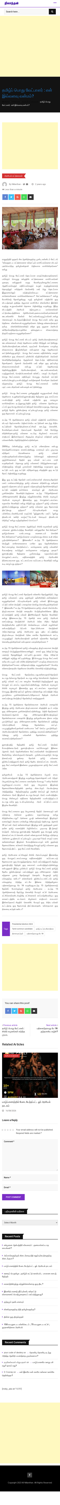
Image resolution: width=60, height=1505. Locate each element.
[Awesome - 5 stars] (13, 1130)
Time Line (15, 102)
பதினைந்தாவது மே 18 (35, 934)
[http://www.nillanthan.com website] (24, 184)
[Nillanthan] (27, 184)
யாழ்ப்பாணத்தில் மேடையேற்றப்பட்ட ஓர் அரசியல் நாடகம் (28, 1266)
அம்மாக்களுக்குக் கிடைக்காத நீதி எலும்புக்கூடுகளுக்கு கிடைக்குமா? (27, 1257)
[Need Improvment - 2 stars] (5, 1130)
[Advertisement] (30, 46)
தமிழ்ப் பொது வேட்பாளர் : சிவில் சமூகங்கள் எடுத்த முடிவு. (13, 1031)
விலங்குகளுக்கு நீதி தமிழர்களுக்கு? (19, 1309)
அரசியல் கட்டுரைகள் (30, 102)
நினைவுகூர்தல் (17, 934)
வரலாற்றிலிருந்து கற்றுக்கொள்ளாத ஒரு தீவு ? (23, 1284)
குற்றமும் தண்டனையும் (14, 1302)
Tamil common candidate (22, 929)
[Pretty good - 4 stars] (10, 1130)
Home (7, 102)
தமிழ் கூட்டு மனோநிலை (45, 929)
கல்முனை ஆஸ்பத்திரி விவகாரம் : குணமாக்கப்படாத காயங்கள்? (25, 1246)
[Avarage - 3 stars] (7, 1130)
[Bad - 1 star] (2, 1130)
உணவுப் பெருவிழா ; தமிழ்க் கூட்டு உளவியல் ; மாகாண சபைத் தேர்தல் (29, 1275)
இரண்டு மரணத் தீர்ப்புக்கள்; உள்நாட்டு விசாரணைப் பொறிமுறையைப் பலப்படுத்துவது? (22, 1293)
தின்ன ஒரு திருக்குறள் (14, 1317)
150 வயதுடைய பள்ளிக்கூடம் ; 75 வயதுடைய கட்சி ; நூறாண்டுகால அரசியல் (26, 1326)
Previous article (10, 1025)
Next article (51, 1025)
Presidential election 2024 (22, 924)
